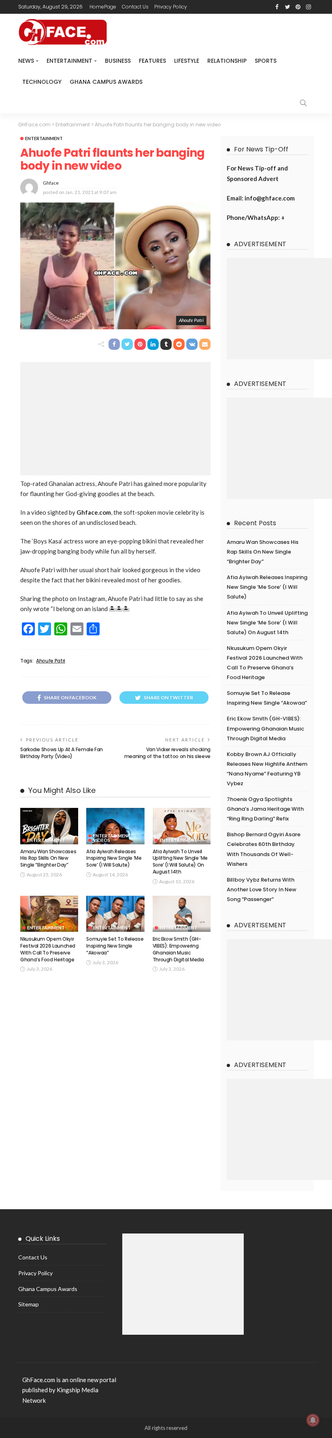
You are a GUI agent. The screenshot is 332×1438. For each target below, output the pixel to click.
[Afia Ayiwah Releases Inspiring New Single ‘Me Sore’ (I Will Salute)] (115, 826)
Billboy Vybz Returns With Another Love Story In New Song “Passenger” (261, 889)
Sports (266, 61)
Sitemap (28, 1304)
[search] (303, 102)
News (26, 61)
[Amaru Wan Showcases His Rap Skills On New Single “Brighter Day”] (49, 826)
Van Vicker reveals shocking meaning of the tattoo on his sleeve (167, 753)
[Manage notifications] (312, 1420)
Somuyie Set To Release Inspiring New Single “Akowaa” (114, 945)
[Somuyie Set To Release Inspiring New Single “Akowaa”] (115, 914)
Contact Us (135, 6)
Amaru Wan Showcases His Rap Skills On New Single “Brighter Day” (48, 858)
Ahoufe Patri (50, 661)
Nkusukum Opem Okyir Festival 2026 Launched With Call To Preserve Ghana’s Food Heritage (47, 949)
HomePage (102, 6)
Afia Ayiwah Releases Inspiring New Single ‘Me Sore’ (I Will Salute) (113, 858)
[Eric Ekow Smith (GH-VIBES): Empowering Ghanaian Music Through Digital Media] (182, 914)
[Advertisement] (115, 418)
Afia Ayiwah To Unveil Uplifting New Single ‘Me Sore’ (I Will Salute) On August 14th (180, 861)
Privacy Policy (170, 6)
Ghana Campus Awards (106, 82)
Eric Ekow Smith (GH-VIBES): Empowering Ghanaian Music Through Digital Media (178, 949)
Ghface (51, 183)
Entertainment (69, 61)
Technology (42, 82)
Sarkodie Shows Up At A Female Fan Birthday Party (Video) (61, 753)
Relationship (227, 61)
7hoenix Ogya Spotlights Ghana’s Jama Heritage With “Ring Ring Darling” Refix (265, 808)
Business (118, 61)
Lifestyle (186, 61)
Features (152, 61)
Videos (101, 840)
